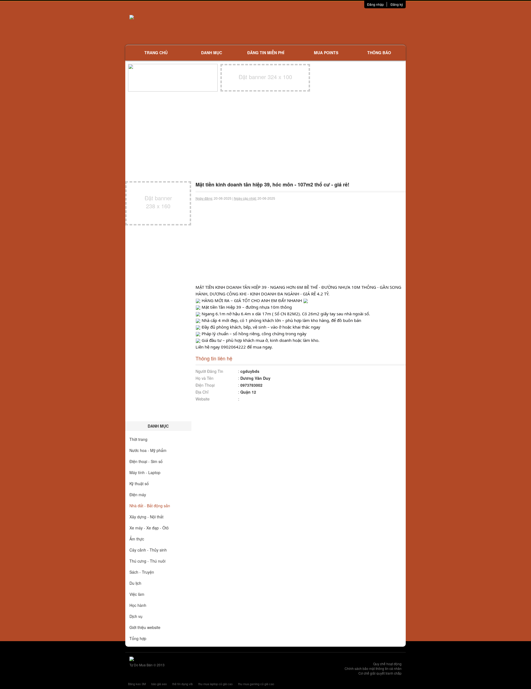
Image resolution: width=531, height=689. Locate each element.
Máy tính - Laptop (144, 472)
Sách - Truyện (141, 572)
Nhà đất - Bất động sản (149, 505)
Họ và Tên (205, 378)
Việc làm (136, 594)
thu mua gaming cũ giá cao (256, 684)
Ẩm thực (136, 539)
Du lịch (135, 583)
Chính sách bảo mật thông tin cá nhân (373, 668)
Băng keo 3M (137, 684)
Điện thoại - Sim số (146, 461)
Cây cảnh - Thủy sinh (148, 550)
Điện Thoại (205, 385)
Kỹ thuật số (139, 483)
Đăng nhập (375, 4)
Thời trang (138, 439)
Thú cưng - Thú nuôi (147, 561)
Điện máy (137, 494)
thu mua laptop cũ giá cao (215, 684)
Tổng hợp (137, 638)
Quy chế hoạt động (387, 663)
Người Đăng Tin (209, 371)
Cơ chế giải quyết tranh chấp (380, 673)
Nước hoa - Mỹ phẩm (147, 450)
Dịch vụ (135, 616)
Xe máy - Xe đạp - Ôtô (149, 528)
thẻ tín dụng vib (182, 684)
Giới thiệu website (144, 627)
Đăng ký (397, 4)
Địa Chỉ (202, 392)
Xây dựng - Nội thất (146, 516)
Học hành (137, 605)
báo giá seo (159, 684)
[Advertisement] (323, 26)
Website (203, 399)
